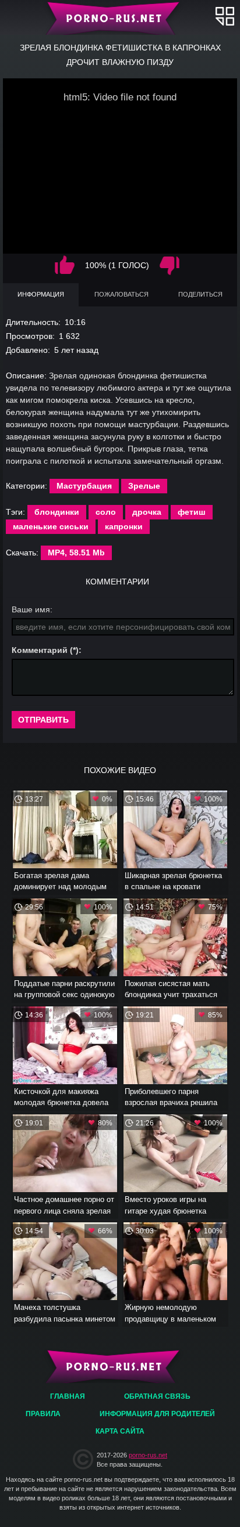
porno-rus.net (148, 1455)
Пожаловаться (121, 294)
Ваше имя (31, 609)
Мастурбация (84, 485)
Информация (40, 294)
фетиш (192, 512)
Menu (225, 16)
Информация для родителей (157, 1414)
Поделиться (200, 294)
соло (106, 512)
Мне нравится (64, 265)
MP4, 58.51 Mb (76, 552)
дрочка (146, 512)
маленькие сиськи (51, 526)
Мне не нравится (169, 265)
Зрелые (144, 485)
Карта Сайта (120, 1431)
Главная (120, 17)
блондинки (56, 512)
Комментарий (40, 650)
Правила (43, 1414)
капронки (124, 526)
